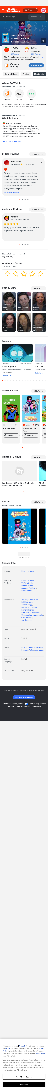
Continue (24, 1084)
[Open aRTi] (43, 10)
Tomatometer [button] (15, 51)
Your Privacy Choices (38, 703)
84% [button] (34, 48)
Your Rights (40, 1053)
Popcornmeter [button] (35, 51)
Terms (7, 1048)
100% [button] (14, 48)
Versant (22, 1046)
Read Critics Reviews (12, 141)
